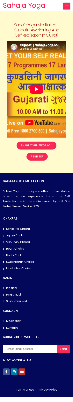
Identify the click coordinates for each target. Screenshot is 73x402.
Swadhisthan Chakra (20, 262)
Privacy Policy (48, 390)
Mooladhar (13, 321)
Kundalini (12, 328)
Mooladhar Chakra (18, 268)
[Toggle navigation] (66, 6)
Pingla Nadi (13, 295)
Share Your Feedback (36, 145)
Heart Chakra (15, 249)
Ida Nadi (11, 288)
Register (37, 156)
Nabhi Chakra (15, 255)
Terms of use (25, 390)
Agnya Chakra (15, 235)
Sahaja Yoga (24, 5)
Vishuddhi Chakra (18, 242)
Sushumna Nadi (16, 301)
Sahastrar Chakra (18, 229)
